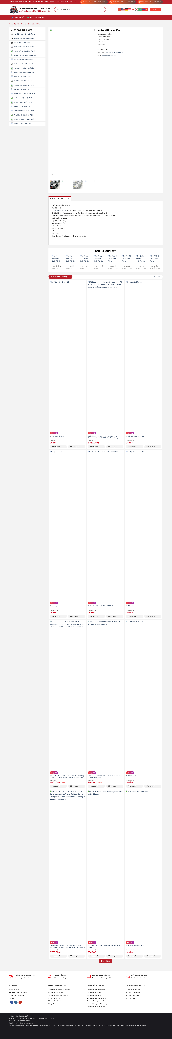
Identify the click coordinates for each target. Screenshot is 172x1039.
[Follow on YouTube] (20, 1002)
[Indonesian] (130, 9)
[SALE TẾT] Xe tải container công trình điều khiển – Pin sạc (104, 946)
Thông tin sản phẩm (59, 199)
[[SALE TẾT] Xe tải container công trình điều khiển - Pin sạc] (105, 865)
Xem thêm (157, 277)
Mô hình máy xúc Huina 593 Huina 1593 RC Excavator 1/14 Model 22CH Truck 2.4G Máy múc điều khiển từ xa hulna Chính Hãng (104, 438)
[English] (123, 9)
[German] (126, 9)
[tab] (59, 198)
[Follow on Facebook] (11, 1002)
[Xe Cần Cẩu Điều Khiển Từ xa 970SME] (105, 525)
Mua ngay (55, 446)
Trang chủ (18, 17)
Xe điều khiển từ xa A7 (133, 606)
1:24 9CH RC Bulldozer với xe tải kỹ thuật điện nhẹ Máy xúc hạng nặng (104, 776)
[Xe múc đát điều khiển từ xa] (144, 865)
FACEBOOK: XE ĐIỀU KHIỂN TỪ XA (95, 2)
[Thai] (143, 9)
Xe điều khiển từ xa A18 (57, 436)
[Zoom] (52, 176)
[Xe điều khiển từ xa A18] (67, 356)
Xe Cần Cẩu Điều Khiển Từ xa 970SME (100, 606)
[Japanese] (133, 9)
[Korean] (136, 9)
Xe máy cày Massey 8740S (135, 436)
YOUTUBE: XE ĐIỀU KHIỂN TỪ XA (123, 2)
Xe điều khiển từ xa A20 (133, 776)
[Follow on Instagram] (16, 1002)
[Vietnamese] (147, 9)
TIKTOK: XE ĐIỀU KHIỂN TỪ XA (151, 2)
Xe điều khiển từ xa (59, 210)
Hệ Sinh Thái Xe (36, 17)
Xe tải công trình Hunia (57, 606)
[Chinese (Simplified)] (119, 9)
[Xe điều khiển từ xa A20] (144, 695)
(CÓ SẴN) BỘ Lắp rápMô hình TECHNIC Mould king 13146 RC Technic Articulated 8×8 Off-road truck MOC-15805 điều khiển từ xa (67, 777)
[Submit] (103, 9)
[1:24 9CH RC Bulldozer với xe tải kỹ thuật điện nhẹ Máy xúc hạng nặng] (105, 695)
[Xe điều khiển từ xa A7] (144, 525)
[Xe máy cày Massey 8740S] (144, 356)
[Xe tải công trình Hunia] (67, 525)
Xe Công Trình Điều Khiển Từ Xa (29, 24)
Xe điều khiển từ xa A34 (109, 56)
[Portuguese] (140, 9)
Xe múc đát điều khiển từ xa (135, 945)
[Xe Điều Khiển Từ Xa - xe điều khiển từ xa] (30, 9)
